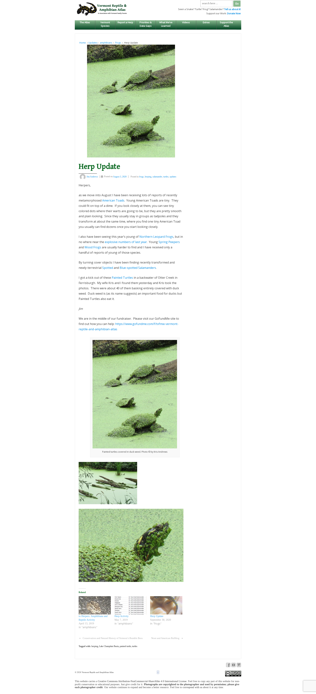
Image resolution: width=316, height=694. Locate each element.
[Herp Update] (166, 605)
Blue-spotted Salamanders (138, 268)
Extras (206, 22)
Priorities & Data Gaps (146, 24)
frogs (118, 42)
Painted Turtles (122, 278)
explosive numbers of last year (126, 242)
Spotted (107, 268)
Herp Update (156, 616)
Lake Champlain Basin (109, 646)
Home (82, 42)
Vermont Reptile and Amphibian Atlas (97, 672)
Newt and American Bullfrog (165, 638)
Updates (92, 42)
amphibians (106, 42)
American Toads (113, 200)
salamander (157, 176)
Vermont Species (105, 24)
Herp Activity (121, 616)
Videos (186, 22)
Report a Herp (125, 22)
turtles (166, 176)
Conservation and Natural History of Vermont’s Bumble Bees (113, 638)
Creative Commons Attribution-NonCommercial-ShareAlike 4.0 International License (142, 681)
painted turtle (125, 646)
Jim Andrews (92, 176)
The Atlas (85, 22)
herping (148, 176)
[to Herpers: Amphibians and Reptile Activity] (95, 605)
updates (173, 176)
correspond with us (192, 687)
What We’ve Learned (165, 24)
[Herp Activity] (130, 605)
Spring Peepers (169, 242)
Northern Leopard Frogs (156, 237)
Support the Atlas (226, 24)
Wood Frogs (92, 247)
